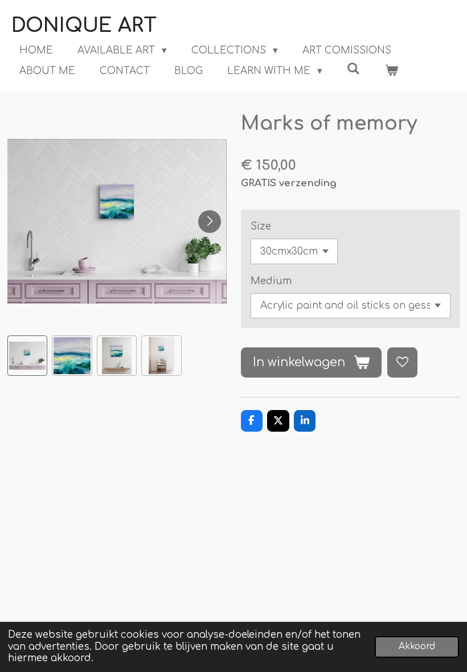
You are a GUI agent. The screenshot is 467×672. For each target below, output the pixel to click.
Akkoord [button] (417, 646)
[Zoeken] (353, 69)
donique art (84, 25)
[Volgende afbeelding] (209, 221)
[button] (27, 355)
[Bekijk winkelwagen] (392, 71)
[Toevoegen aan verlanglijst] (402, 362)
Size (261, 226)
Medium (271, 281)
